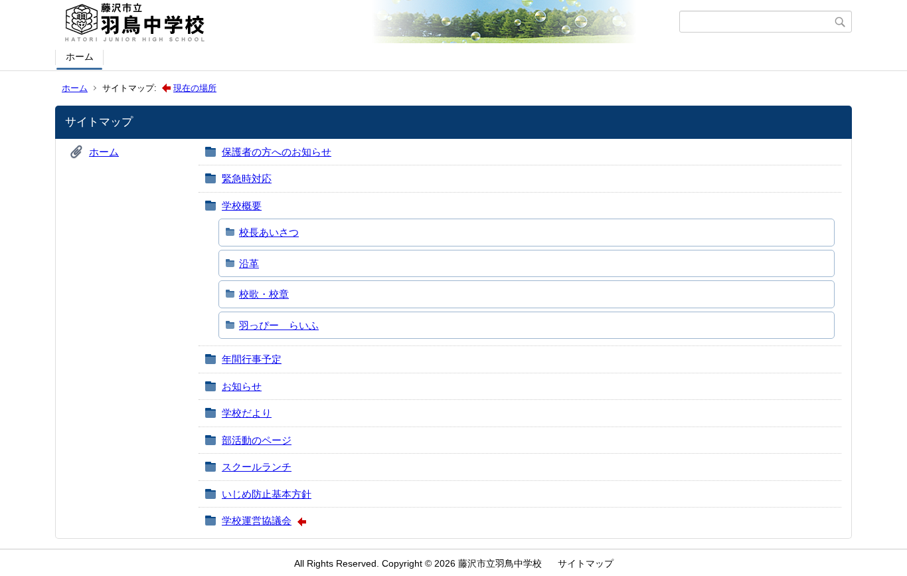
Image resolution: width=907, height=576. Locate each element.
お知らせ (242, 386)
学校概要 (242, 205)
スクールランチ (256, 466)
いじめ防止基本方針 (266, 494)
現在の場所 (194, 88)
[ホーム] (368, 22)
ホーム (80, 56)
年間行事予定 (252, 359)
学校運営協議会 (256, 520)
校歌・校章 (264, 294)
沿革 (249, 263)
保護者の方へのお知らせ (276, 151)
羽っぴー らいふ (279, 325)
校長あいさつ (269, 232)
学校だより (247, 413)
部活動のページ (256, 440)
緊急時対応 (247, 178)
